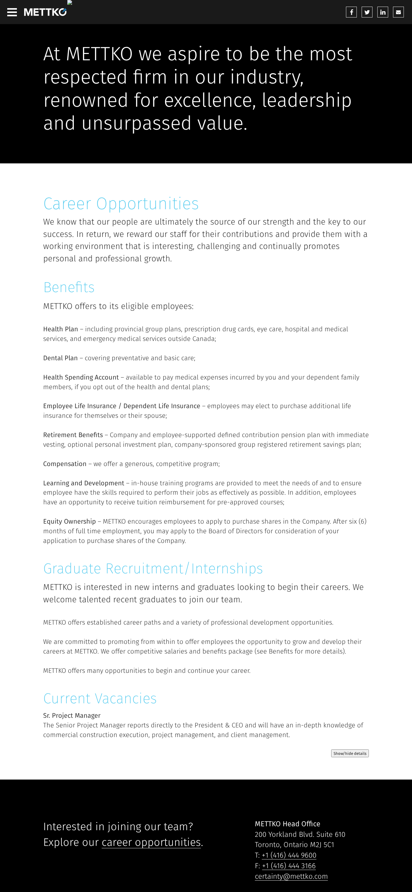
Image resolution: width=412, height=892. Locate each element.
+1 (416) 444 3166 (289, 866)
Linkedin (382, 12)
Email (398, 12)
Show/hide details (350, 753)
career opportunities (151, 842)
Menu (12, 12)
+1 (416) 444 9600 (289, 855)
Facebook (351, 12)
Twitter (367, 12)
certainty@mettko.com (291, 876)
